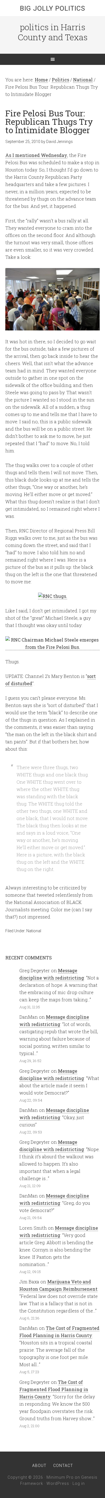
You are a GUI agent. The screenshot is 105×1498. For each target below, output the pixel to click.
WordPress (57, 1483)
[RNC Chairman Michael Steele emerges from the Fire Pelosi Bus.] (52, 647)
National (33, 931)
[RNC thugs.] (52, 596)
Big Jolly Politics (52, 8)
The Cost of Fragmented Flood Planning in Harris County (53, 1389)
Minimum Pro (60, 1477)
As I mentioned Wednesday (36, 155)
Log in (79, 1483)
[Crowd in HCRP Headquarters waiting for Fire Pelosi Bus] (52, 327)
